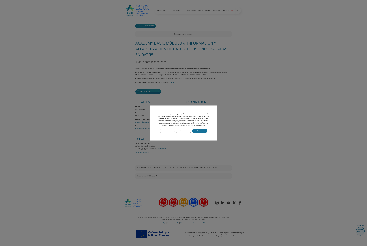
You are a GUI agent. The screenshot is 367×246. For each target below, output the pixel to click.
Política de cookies (199, 125)
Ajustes (167, 131)
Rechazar (183, 131)
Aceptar (199, 131)
